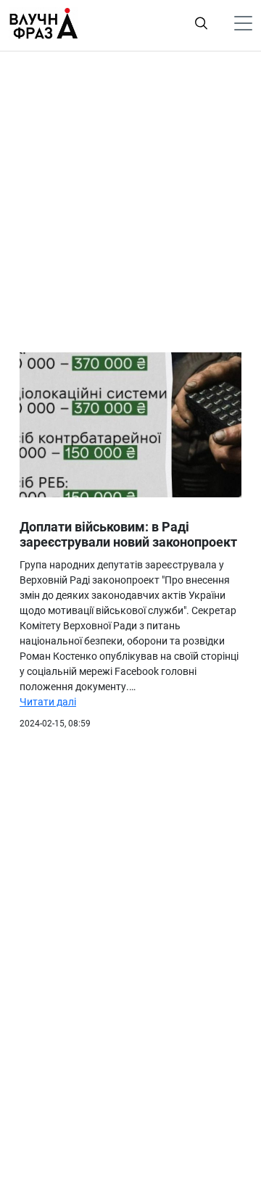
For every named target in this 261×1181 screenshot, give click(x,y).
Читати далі (48, 702)
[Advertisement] (130, 196)
